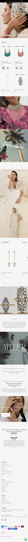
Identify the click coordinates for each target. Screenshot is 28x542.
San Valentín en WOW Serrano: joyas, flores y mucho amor (13, 408)
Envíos (2, 467)
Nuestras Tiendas (5, 501)
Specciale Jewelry (7, 536)
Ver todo (25, 242)
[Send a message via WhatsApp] (25, 539)
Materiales (3, 491)
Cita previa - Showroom (6, 503)
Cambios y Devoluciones (6, 465)
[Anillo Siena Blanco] (20, 81)
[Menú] (2, 4)
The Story (3, 497)
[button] (11, 313)
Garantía (3, 487)
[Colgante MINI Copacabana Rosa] (20, 53)
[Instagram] (2, 519)
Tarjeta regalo (4, 464)
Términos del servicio (6, 471)
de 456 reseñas (14, 434)
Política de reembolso (6, 473)
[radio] (3, 68)
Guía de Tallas (4, 485)
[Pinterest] (5, 519)
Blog (2, 475)
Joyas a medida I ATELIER (7, 481)
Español (2, 532)
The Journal (3, 499)
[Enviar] (26, 515)
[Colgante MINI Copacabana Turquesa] (7, 53)
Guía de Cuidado (5, 483)
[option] (14, 19)
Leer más (6, 414)
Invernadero (5, 242)
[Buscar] (22, 5)
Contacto (3, 469)
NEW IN (3, 42)
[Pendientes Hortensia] (11, 258)
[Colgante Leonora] (7, 81)
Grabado (3, 489)
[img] (14, 433)
